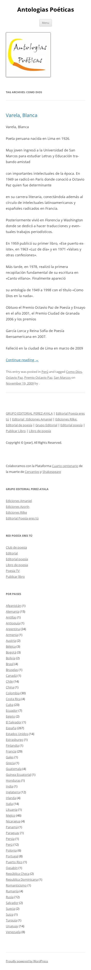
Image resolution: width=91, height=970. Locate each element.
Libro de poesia (17, 565)
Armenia (12, 635)
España (11, 728)
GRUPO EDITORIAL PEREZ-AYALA (29, 413)
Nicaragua (13, 821)
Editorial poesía (71, 425)
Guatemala (14, 769)
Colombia (13, 693)
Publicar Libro (16, 431)
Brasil (10, 664)
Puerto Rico (14, 862)
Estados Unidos (17, 734)
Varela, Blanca (21, 115)
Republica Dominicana (22, 879)
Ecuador (12, 710)
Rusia (10, 897)
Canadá (11, 675)
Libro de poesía (40, 431)
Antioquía (13, 623)
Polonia (11, 850)
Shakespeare (51, 471)
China (10, 687)
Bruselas (12, 670)
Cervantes (32, 471)
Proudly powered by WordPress (27, 961)
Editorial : (19, 419)
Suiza (9, 914)
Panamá (12, 827)
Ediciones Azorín (17, 506)
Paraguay (12, 833)
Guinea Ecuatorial (18, 774)
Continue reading (22, 360)
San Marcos (62, 377)
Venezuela (13, 932)
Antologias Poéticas (45, 9)
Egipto (10, 716)
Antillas (11, 617)
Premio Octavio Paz (38, 377)
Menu (45, 23)
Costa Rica (13, 699)
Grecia (10, 763)
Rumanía (12, 891)
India (9, 786)
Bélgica (11, 646)
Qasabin (12, 868)
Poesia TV (13, 571)
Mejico (10, 815)
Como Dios (74, 371)
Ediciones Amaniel (39, 419)
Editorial (12, 553)
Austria (11, 640)
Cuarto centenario (65, 466)
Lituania (11, 809)
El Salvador (14, 722)
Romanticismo (16, 885)
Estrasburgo (14, 739)
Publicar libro (15, 576)
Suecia (10, 908)
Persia (10, 838)
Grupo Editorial (46, 425)
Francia (11, 751)
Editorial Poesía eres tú (22, 518)
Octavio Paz (14, 377)
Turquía (11, 920)
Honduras (13, 780)
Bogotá (11, 652)
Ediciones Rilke (16, 512)
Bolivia (10, 658)
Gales (10, 757)
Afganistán (13, 605)
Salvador (12, 903)
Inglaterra (13, 792)
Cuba (9, 704)
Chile (9, 681)
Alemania (12, 611)
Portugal (12, 856)
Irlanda (11, 798)
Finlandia (12, 745)
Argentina (13, 629)
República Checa (17, 873)
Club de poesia (16, 547)
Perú (44, 371)
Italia (9, 804)
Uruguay (12, 926)
